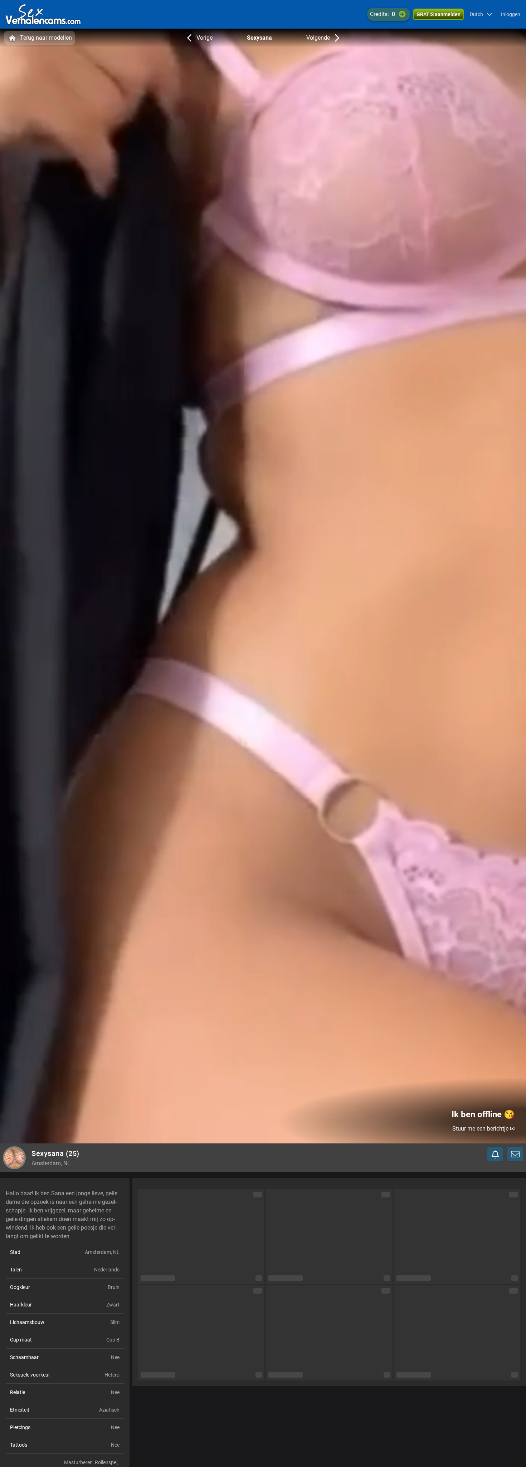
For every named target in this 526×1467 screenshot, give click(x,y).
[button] (481, 14)
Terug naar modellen (46, 37)
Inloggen (510, 14)
